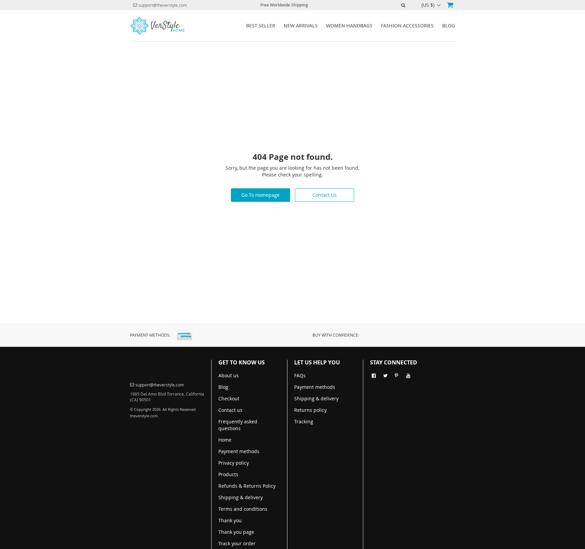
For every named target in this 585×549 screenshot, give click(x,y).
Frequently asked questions (237, 424)
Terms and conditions (242, 509)
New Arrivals (301, 25)
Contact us (230, 410)
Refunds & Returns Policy (247, 486)
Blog (448, 25)
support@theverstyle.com (162, 5)
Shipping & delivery (240, 497)
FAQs (300, 375)
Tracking (303, 421)
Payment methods (238, 451)
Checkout (228, 398)
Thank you (230, 520)
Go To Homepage (260, 195)
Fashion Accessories (407, 25)
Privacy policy (233, 463)
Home (225, 440)
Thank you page (236, 532)
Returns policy (310, 410)
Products (228, 474)
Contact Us (324, 195)
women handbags (349, 25)
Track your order (237, 543)
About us (228, 375)
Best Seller (260, 25)
